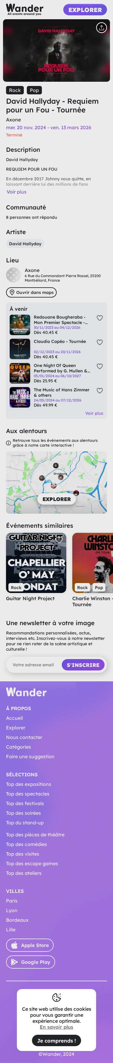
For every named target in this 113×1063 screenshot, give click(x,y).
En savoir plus (56, 1027)
